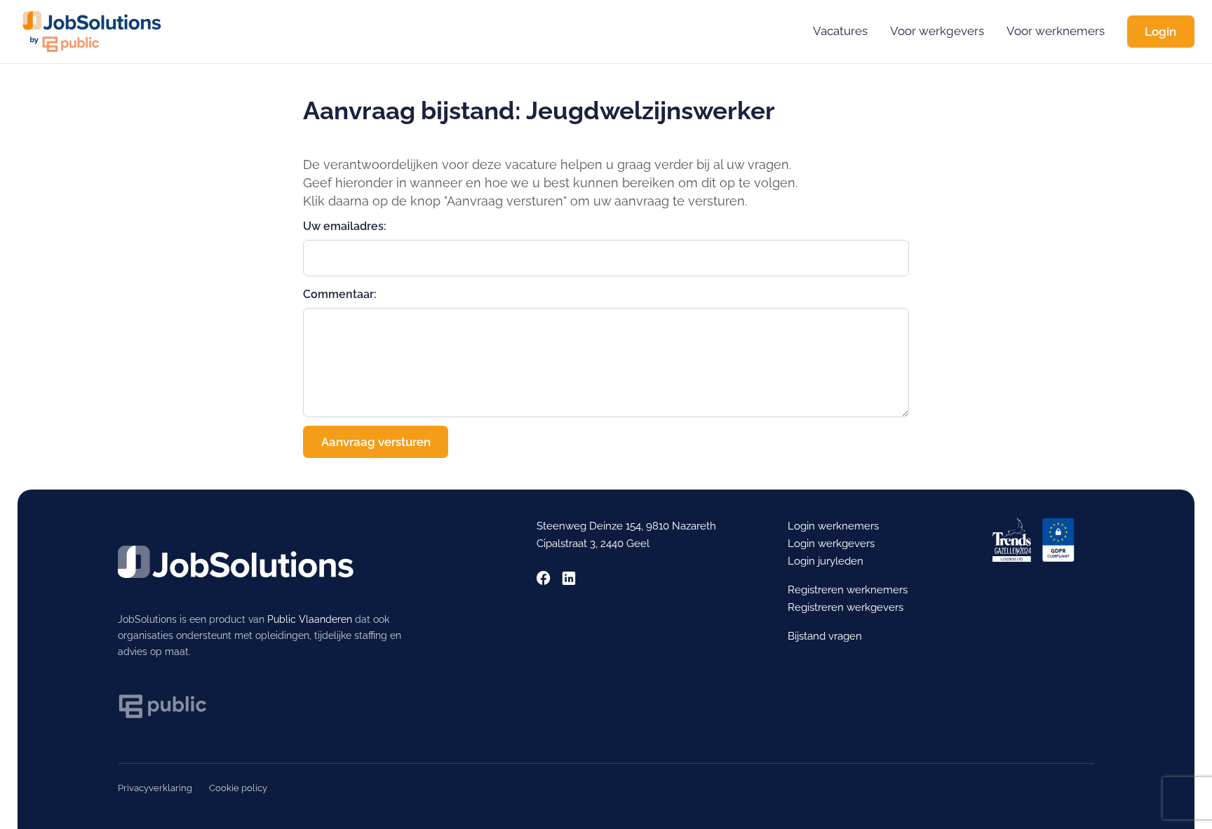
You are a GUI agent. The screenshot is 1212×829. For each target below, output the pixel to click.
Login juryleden (825, 561)
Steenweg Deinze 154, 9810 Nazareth (626, 526)
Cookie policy (238, 788)
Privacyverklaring (155, 788)
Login (1160, 32)
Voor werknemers (1055, 31)
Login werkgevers (831, 543)
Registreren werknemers (848, 590)
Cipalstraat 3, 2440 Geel (593, 543)
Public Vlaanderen (309, 619)
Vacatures (840, 31)
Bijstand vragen (825, 636)
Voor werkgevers (937, 31)
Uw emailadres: (344, 226)
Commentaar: (340, 294)
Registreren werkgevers (845, 607)
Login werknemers (833, 526)
